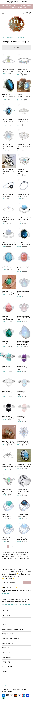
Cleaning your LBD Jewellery (10, 638)
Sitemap (4, 671)
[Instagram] (4, 685)
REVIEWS (4, 624)
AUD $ (5, 679)
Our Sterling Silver (7, 643)
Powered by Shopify (7, 691)
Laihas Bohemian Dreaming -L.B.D (20, 689)
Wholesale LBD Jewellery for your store (13, 629)
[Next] (25, 546)
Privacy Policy (6, 662)
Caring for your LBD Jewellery (11, 634)
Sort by (16, 47)
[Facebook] (1, 685)
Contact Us (5, 610)
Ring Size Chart (6, 652)
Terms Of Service (7, 666)
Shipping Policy (6, 657)
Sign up (27, 582)
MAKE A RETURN (7, 615)
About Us (4, 620)
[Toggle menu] (3, 13)
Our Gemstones (6, 648)
